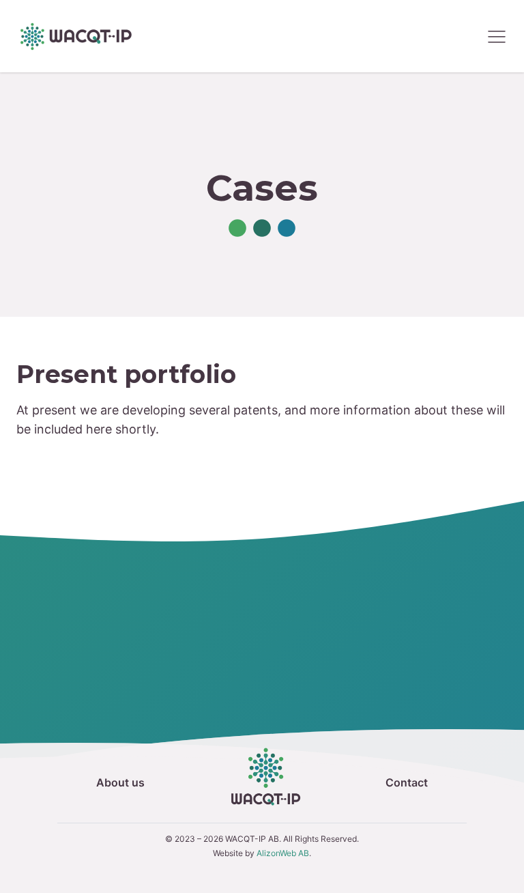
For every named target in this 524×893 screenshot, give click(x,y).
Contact (406, 782)
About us (120, 782)
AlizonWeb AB (283, 853)
